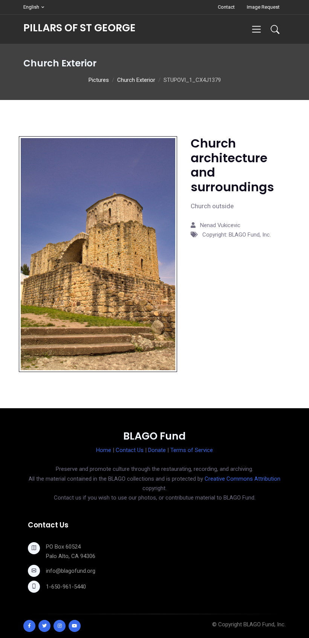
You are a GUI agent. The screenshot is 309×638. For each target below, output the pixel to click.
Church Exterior (136, 80)
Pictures (99, 80)
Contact (226, 7)
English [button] (31, 7)
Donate (157, 450)
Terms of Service (191, 450)
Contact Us (130, 450)
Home (103, 450)
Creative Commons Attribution (242, 478)
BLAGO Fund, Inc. (264, 624)
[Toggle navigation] (256, 29)
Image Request (263, 7)
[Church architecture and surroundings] (98, 253)
